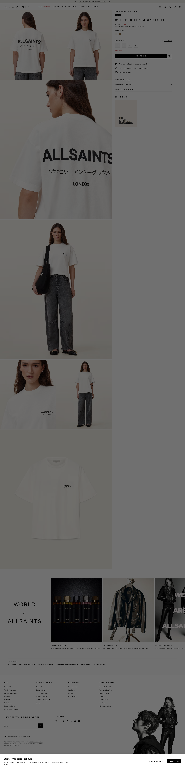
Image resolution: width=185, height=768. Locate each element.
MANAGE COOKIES (156, 761)
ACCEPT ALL (174, 761)
